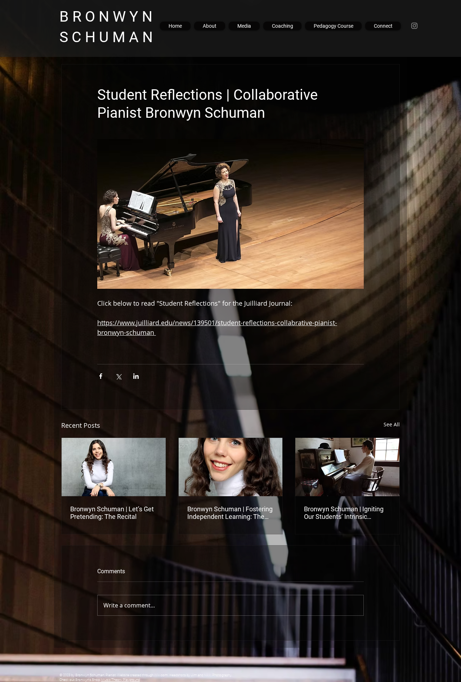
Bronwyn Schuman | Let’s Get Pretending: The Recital (112, 512)
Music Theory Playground (120, 680)
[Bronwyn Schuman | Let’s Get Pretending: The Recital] (114, 467)
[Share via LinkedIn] (136, 376)
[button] (244, 26)
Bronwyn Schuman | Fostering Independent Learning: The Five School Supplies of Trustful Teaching (230, 512)
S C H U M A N (107, 37)
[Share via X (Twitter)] (118, 376)
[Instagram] (414, 26)
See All (392, 424)
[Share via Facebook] (100, 376)
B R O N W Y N (111, 16)
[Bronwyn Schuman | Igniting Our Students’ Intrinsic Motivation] (347, 467)
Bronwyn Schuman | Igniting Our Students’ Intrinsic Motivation (344, 512)
